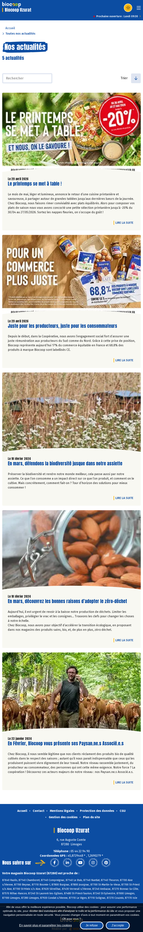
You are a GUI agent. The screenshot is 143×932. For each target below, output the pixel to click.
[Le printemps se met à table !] (71, 133)
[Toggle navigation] (139, 9)
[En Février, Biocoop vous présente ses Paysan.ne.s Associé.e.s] (71, 693)
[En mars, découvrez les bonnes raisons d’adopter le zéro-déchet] (71, 550)
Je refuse (92, 925)
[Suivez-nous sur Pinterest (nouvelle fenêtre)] (106, 862)
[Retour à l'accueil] (11, 4)
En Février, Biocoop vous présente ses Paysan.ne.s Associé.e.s (66, 743)
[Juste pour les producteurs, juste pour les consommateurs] (71, 275)
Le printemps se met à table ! (35, 184)
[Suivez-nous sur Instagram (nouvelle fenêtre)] (93, 862)
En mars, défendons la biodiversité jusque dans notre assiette (65, 463)
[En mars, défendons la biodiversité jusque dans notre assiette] (71, 413)
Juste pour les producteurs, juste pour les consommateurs (62, 326)
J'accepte (118, 925)
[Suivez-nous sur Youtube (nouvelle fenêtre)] (80, 862)
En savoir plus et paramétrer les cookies (45, 925)
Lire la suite (125, 222)
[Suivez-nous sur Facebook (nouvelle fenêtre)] (54, 862)
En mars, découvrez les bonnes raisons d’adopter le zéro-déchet (67, 601)
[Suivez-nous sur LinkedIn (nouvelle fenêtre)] (67, 862)
